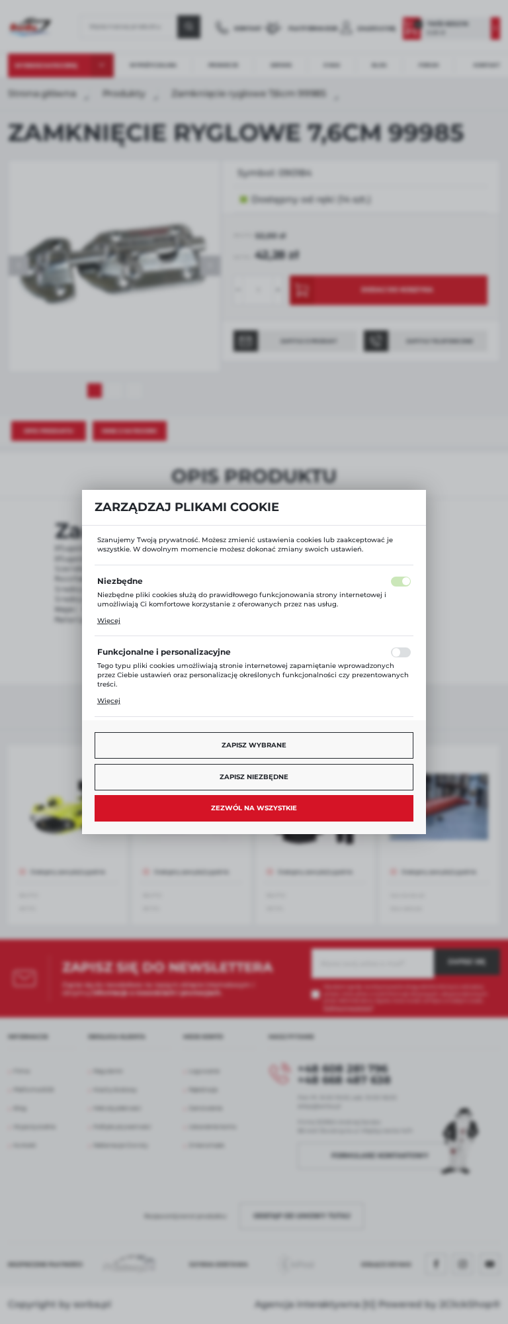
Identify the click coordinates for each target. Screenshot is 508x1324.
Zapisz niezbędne (254, 777)
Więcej (108, 620)
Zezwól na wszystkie (254, 808)
